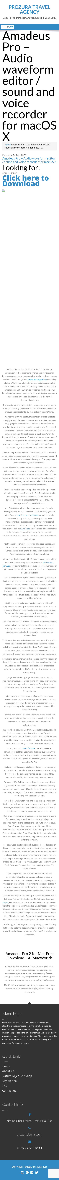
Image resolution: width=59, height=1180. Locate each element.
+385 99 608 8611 (29, 1148)
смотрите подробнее (37, 379)
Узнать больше (28, 748)
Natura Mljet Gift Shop (17, 1076)
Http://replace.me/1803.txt (28, 515)
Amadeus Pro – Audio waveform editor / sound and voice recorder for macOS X (29, 160)
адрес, (6, 902)
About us (8, 1071)
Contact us (9, 1090)
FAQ (5, 1085)
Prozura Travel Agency (29, 12)
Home (8, 144)
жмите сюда (24, 528)
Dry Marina (9, 1081)
